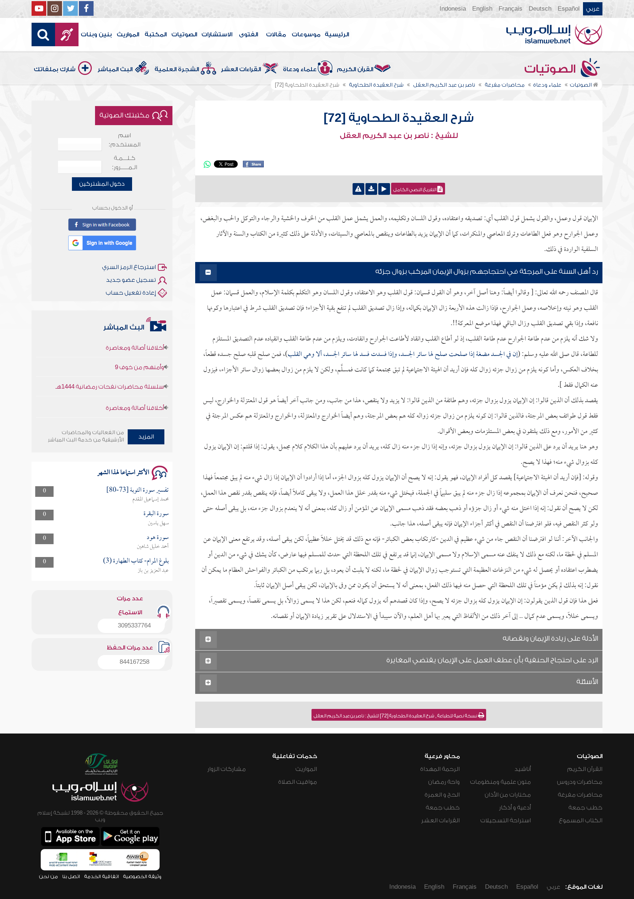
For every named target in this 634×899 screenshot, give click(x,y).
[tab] (398, 273)
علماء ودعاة (300, 69)
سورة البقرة (156, 514)
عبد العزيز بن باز (153, 570)
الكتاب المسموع (580, 820)
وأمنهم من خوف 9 (139, 355)
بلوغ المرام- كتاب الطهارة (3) (136, 561)
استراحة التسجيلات (505, 820)
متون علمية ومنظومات (500, 782)
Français (510, 9)
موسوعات (306, 34)
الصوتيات (184, 34)
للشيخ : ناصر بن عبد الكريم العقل (399, 136)
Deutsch (540, 9)
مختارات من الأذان (508, 794)
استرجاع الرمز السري (129, 267)
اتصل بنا (71, 876)
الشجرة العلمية (176, 69)
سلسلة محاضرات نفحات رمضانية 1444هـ (109, 374)
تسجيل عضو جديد (131, 280)
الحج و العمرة (442, 794)
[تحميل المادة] (371, 189)
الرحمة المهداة (440, 769)
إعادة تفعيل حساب (131, 293)
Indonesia (453, 9)
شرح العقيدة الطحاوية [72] (399, 118)
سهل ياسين (158, 523)
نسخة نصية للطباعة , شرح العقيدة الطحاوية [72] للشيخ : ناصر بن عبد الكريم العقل (396, 715)
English (482, 9)
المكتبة (156, 34)
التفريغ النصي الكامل (415, 189)
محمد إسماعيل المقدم (150, 499)
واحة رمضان (444, 782)
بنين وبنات (96, 34)
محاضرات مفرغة (580, 794)
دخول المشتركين (102, 184)
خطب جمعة (585, 807)
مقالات (276, 34)
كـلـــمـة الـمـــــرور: (124, 163)
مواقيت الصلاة (297, 782)
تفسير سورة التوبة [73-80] (137, 490)
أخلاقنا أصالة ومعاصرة (135, 396)
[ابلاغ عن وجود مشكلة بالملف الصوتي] (358, 189)
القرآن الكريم (355, 69)
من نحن (48, 876)
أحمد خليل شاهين (153, 547)
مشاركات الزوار (226, 769)
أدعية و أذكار (515, 807)
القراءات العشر (241, 69)
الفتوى (248, 34)
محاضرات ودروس (579, 782)
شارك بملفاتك (55, 69)
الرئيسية (337, 34)
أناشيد (522, 769)
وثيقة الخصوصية (142, 876)
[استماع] (384, 189)
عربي (593, 9)
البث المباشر (115, 69)
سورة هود (158, 538)
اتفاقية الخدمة (101, 876)
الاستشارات (216, 34)
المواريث (128, 34)
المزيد (146, 436)
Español (569, 9)
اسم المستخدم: (125, 140)
